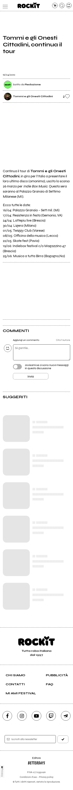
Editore (34, 760)
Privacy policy (46, 777)
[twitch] (51, 716)
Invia (30, 376)
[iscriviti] (62, 739)
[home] (29, 5)
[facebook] (7, 716)
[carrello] (55, 5)
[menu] (4, 5)
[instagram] (22, 716)
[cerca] (62, 5)
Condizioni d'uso (28, 777)
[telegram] (66, 716)
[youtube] (36, 716)
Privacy (2, 772)
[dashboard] (69, 5)
